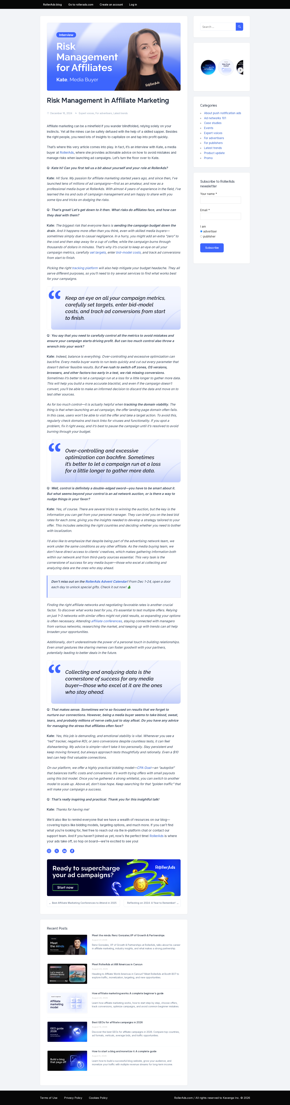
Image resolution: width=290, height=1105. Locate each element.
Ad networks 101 (215, 118)
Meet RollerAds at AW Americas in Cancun (117, 964)
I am (203, 226)
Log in (133, 4)
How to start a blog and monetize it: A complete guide (124, 1051)
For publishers (213, 143)
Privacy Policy (73, 1097)
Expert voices (86, 113)
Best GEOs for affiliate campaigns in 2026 (117, 1022)
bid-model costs (128, 252)
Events (208, 128)
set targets (98, 252)
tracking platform (85, 268)
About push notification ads (222, 113)
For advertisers (103, 113)
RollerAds (67, 153)
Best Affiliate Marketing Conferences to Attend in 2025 (84, 904)
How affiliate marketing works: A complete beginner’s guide (127, 993)
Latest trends (120, 113)
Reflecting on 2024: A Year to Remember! (151, 904)
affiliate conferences (106, 621)
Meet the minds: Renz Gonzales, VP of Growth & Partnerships (128, 935)
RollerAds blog (52, 4)
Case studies (213, 123)
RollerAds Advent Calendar (106, 582)
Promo (208, 158)
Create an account (111, 4)
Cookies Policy (98, 1097)
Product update (214, 153)
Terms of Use (48, 1097)
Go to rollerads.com (80, 4)
